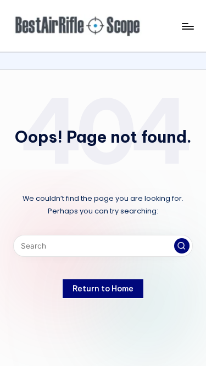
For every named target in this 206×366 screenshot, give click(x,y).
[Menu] (187, 26)
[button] (182, 246)
